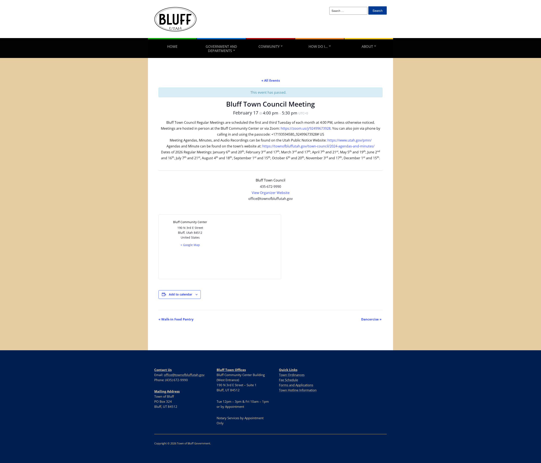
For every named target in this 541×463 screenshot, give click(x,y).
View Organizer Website (271, 192)
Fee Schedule (288, 380)
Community (269, 46)
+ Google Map (190, 245)
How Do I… (318, 46)
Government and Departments (221, 48)
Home (172, 46)
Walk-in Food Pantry (176, 319)
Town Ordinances (292, 375)
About (367, 46)
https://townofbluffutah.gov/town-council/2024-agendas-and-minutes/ (318, 146)
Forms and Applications (296, 385)
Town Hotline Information (298, 390)
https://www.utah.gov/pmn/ (349, 140)
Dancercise (371, 319)
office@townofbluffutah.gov (184, 375)
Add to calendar (180, 294)
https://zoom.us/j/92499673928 (306, 128)
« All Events (270, 80)
